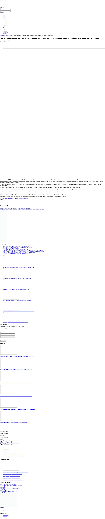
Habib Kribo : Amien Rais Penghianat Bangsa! (11, 248)
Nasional (2, 41)
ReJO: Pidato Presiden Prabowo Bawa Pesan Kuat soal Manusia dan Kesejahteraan (17, 300)
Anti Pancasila (15, 198)
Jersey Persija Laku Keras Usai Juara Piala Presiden (11, 478)
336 (3, 428)
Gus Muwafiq (20, 198)
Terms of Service (5, 515)
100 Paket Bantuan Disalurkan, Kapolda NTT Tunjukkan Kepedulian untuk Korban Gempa (18, 311)
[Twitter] (3, 202)
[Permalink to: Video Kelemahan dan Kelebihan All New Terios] (5, 449)
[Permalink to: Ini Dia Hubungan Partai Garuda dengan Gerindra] (9, 439)
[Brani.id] (2, 7)
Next (3, 429)
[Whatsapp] (3, 47)
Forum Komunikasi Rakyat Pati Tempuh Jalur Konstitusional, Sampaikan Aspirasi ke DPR (18, 267)
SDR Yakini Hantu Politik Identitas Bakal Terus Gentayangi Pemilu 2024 (15, 249)
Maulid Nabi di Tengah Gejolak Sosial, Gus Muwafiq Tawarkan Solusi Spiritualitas (17, 246)
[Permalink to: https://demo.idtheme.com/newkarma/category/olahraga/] (9, 459)
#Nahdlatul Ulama (3, 198)
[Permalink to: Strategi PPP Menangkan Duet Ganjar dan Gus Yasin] (8, 442)
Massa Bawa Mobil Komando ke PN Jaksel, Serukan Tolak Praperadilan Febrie (16, 289)
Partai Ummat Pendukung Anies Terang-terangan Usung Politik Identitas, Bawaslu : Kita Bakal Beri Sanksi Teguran (23, 250)
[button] (11, 11)
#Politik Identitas (10, 198)
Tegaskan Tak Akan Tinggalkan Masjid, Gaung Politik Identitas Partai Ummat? (16, 253)
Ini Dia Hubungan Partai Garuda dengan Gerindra (9, 440)
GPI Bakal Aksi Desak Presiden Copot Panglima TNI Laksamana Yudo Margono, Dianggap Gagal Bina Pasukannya (22, 209)
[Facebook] (3, 201)
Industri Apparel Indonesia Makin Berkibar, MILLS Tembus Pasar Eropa (15, 472)
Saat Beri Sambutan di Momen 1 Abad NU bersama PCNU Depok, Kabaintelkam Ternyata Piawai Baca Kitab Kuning (23, 251)
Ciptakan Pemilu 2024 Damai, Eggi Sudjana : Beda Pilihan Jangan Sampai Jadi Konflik (18, 247)
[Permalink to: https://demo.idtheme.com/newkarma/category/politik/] (7, 437)
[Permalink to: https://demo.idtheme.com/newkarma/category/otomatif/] (8, 446)
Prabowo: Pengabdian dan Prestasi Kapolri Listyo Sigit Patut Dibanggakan (15, 322)
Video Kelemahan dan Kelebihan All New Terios (11, 450)
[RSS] (3, 203)
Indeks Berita (5, 516)
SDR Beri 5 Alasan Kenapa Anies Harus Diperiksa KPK (12, 474)
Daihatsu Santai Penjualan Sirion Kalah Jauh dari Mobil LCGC (13, 455)
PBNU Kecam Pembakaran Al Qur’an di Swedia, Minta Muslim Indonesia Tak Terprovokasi (19, 252)
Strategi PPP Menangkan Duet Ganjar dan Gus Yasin (9, 443)
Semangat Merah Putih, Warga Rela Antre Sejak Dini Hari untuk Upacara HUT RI (17, 278)
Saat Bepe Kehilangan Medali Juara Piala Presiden (11, 476)
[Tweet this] (3, 44)
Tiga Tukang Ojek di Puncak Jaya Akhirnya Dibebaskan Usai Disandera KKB (16, 208)
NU (27, 198)
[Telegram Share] (3, 45)
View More (2, 435)
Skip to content (3, 0)
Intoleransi (25, 198)
